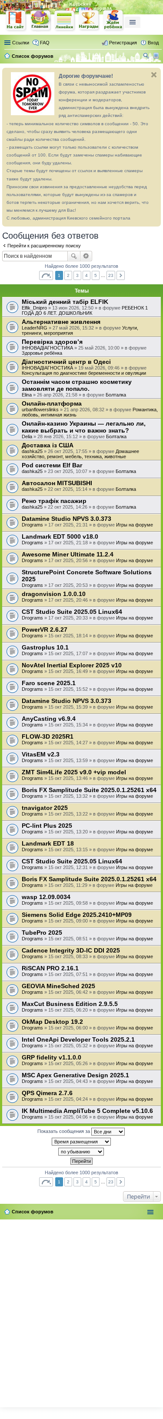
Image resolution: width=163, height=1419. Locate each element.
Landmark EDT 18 (48, 843)
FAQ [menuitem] (45, 42)
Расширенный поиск (86, 256)
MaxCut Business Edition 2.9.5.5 (70, 1003)
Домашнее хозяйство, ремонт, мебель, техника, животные (80, 454)
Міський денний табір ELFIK (65, 301)
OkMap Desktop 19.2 (52, 1021)
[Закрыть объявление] (153, 74)
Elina (27, 394)
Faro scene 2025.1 (49, 683)
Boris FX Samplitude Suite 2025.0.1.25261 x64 (89, 789)
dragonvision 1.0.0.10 (54, 593)
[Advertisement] (81, 1311)
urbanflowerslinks (40, 409)
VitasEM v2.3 (41, 754)
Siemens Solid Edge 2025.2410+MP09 (77, 914)
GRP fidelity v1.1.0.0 (51, 1057)
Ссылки (20, 42)
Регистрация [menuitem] (123, 42)
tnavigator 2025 (45, 807)
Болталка (116, 394)
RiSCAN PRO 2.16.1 (50, 968)
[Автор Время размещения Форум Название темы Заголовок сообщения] (81, 1142)
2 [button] (68, 275)
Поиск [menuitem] (147, 56)
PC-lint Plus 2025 (47, 825)
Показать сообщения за (64, 1131)
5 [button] (95, 275)
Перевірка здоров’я (52, 341)
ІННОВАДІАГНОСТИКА (47, 347)
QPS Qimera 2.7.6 (47, 1092)
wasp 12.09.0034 (46, 896)
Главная (40, 21)
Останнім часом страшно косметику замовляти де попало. (77, 385)
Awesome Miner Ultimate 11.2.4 (67, 554)
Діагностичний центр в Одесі (66, 361)
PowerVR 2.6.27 (44, 629)
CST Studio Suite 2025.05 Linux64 (72, 611)
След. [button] (120, 275)
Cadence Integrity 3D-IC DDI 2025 (71, 950)
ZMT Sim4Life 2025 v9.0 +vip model (74, 772)
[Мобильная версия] (157, 56)
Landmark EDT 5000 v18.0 (60, 536)
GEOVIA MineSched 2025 (58, 986)
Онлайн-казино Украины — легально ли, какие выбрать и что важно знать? (84, 427)
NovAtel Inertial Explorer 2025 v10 (72, 665)
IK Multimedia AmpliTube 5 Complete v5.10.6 (87, 1110)
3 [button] (77, 275)
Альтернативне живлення (61, 321)
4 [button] (86, 275)
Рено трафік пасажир (54, 500)
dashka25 (32, 451)
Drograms (32, 524)
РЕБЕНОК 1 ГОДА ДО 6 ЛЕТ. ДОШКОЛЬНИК (85, 310)
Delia (27, 436)
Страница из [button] (46, 275)
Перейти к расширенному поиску (44, 245)
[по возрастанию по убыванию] (81, 1152)
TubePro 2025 (42, 932)
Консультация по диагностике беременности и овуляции (84, 373)
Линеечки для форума (64, 21)
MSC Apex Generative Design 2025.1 (75, 1075)
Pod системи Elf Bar (52, 465)
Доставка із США (47, 445)
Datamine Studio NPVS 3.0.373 (66, 518)
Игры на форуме (134, 524)
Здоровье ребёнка (42, 353)
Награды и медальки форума (89, 20)
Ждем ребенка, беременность (113, 21)
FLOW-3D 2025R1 (47, 736)
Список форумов (32, 1211)
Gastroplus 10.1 (45, 647)
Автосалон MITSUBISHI (57, 483)
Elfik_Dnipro (34, 307)
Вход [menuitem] (153, 42)
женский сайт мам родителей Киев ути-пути (16, 21)
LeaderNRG (34, 327)
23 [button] (110, 275)
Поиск (73, 256)
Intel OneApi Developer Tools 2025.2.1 (78, 1039)
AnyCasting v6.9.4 (49, 718)
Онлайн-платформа (52, 403)
